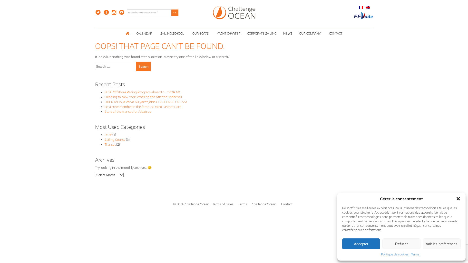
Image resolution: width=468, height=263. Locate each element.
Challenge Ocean (264, 204)
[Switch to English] (367, 7)
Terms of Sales (222, 204)
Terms (415, 254)
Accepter (361, 244)
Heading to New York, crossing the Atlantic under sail (143, 97)
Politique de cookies (395, 254)
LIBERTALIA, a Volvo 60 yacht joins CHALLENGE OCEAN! (146, 102)
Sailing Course (115, 139)
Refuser (401, 244)
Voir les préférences (442, 244)
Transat (110, 144)
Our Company (310, 33)
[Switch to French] (361, 7)
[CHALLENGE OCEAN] (234, 12)
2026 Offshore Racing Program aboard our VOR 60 (142, 92)
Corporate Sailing (261, 33)
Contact (335, 33)
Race (108, 135)
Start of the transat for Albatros (128, 111)
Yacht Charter (228, 33)
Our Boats (200, 33)
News (287, 33)
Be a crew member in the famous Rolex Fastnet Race (143, 107)
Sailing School (172, 33)
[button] (458, 198)
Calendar (144, 33)
